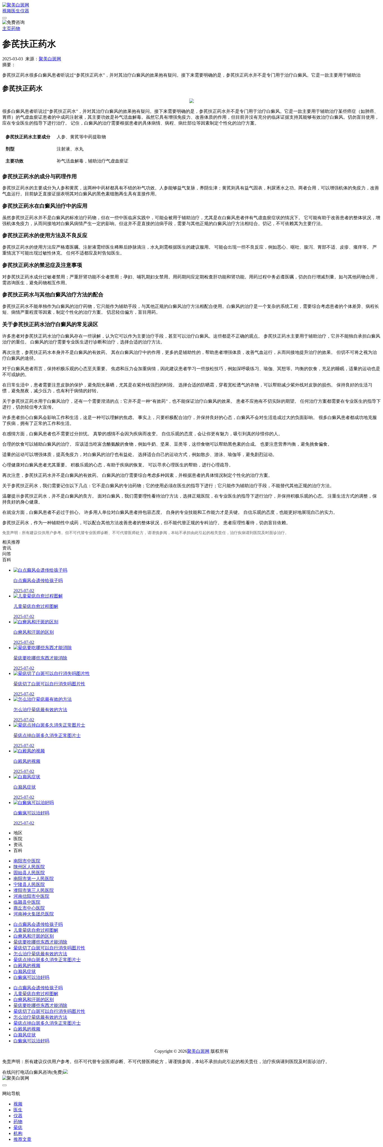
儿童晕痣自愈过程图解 (35, 930)
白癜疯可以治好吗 (31, 977)
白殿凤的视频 (26, 965)
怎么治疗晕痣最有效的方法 (40, 953)
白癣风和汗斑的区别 (33, 936)
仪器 (24, 10)
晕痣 (17, 1127)
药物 (15, 28)
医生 (15, 10)
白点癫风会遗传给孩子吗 (38, 924)
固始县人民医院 (29, 872)
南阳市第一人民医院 (33, 878)
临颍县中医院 (26, 902)
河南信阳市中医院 (31, 896)
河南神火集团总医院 (33, 914)
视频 (6, 10)
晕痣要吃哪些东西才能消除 (40, 942)
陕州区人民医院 (29, 866)
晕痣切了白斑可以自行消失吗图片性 (49, 947)
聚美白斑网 (50, 58)
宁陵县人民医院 (29, 884)
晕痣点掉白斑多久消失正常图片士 (47, 959)
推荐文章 (22, 1139)
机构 (17, 1133)
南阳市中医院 (26, 860)
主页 (6, 28)
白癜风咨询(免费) (46, 1072)
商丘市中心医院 (29, 908)
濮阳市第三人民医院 (33, 890)
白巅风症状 (24, 971)
